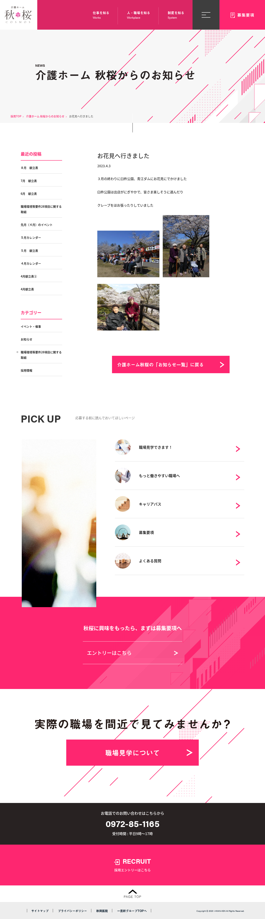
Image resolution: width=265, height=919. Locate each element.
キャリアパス (150, 504)
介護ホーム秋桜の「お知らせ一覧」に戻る (160, 364)
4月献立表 (27, 289)
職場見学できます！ (155, 447)
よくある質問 (150, 560)
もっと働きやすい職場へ (159, 475)
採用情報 (26, 370)
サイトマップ (40, 911)
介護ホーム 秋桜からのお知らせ (45, 116)
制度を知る (176, 14)
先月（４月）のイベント (37, 225)
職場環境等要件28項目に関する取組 (41, 209)
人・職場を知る (138, 14)
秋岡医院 (102, 911)
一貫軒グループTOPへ (132, 911)
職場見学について (132, 752)
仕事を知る (101, 14)
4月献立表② (29, 276)
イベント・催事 (31, 326)
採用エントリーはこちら (132, 864)
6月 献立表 (29, 193)
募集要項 (146, 532)
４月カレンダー (31, 263)
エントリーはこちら (109, 652)
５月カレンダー (31, 237)
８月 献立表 (29, 168)
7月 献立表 (29, 181)
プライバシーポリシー (72, 911)
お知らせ (26, 339)
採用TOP (16, 116)
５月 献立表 (29, 250)
